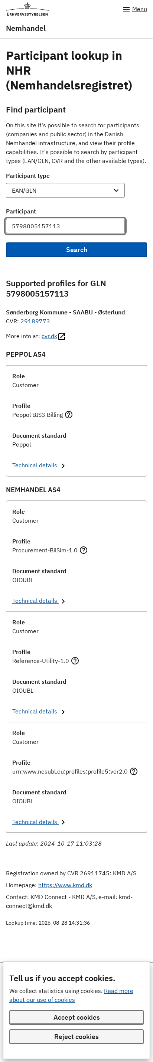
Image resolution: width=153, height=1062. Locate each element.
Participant (21, 211)
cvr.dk (49, 336)
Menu (139, 9)
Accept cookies (76, 1017)
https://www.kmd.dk (65, 885)
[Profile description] (68, 414)
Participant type (28, 175)
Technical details (35, 465)
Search (76, 249)
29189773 (35, 321)
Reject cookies (76, 1036)
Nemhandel (26, 28)
